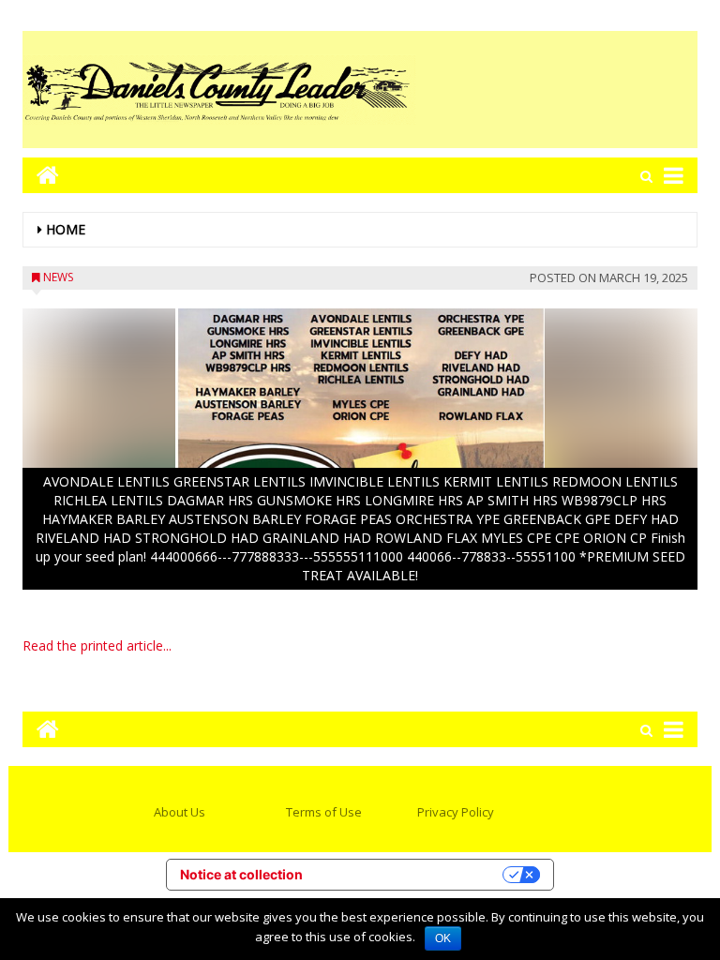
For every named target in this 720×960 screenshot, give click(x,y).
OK (443, 938)
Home (65, 229)
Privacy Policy (455, 811)
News (58, 277)
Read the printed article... (97, 645)
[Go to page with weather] (557, 89)
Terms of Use (324, 811)
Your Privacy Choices (410, 874)
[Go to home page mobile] (40, 175)
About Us (179, 811)
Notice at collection (241, 874)
